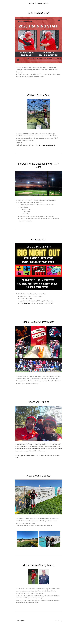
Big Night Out (38, 239)
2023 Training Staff (39, 12)
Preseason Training (38, 401)
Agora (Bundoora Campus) (47, 145)
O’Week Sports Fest (38, 95)
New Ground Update (38, 475)
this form (27, 303)
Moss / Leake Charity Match (38, 321)
